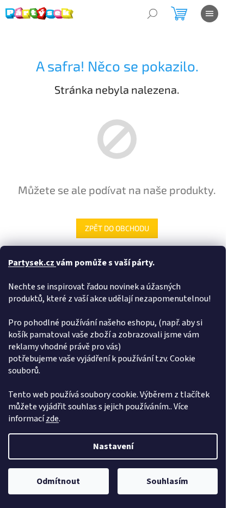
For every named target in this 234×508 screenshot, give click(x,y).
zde (52, 419)
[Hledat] (152, 14)
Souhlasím (167, 481)
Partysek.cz (32, 263)
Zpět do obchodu (117, 228)
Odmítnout (58, 481)
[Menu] (209, 14)
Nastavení (113, 446)
